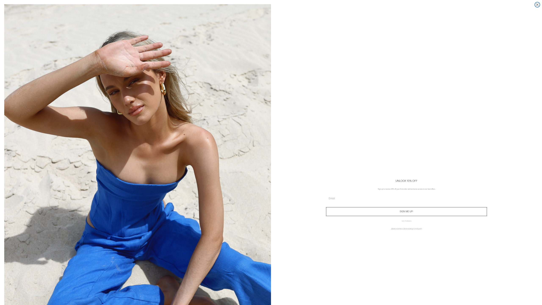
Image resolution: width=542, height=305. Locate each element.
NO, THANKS (406, 221)
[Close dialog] (537, 4)
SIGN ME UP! (406, 211)
